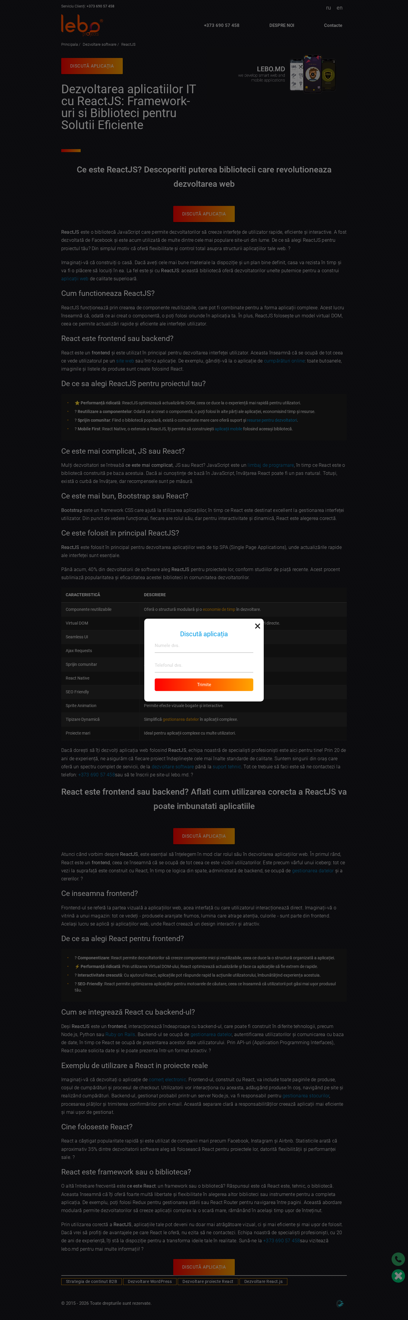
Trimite (204, 684)
